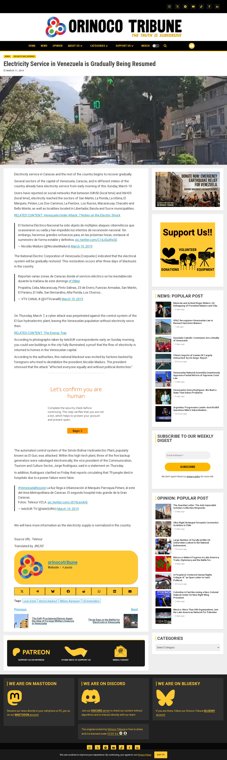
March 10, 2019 (81, 246)
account (27, 714)
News (44, 45)
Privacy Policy (144, 754)
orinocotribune (62, 562)
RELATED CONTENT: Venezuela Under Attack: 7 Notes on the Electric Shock (67, 215)
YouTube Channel (186, 46)
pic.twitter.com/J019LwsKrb (68, 502)
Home (32, 45)
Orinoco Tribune (116, 729)
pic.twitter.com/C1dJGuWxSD (96, 240)
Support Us (123, 45)
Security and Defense (24, 56)
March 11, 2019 (15, 70)
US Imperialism (91, 601)
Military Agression (70, 601)
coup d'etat (29, 601)
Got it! (161, 755)
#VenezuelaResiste (32, 488)
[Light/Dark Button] (155, 46)
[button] (165, 46)
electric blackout (48, 601)
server (100, 710)
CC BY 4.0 (112, 733)
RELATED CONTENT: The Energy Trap (40, 333)
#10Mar (74, 281)
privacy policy (193, 476)
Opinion (57, 45)
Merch (145, 45)
